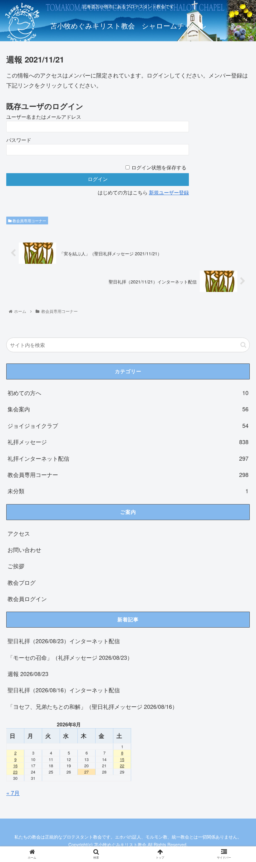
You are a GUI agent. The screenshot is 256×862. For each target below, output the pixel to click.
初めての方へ (128, 392)
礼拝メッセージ (128, 442)
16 (15, 766)
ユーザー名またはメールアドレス (43, 117)
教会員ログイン (27, 598)
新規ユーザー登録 (169, 192)
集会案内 (128, 409)
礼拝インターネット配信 (128, 458)
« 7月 (13, 793)
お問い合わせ (24, 549)
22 (122, 766)
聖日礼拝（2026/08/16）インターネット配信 (63, 690)
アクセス (18, 533)
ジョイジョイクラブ (128, 425)
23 (15, 772)
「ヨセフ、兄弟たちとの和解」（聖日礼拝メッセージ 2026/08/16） (92, 706)
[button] (243, 344)
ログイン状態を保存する (158, 167)
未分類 (128, 491)
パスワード (18, 140)
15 (122, 759)
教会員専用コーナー (29, 220)
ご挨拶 (15, 566)
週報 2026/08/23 (27, 673)
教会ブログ (21, 582)
